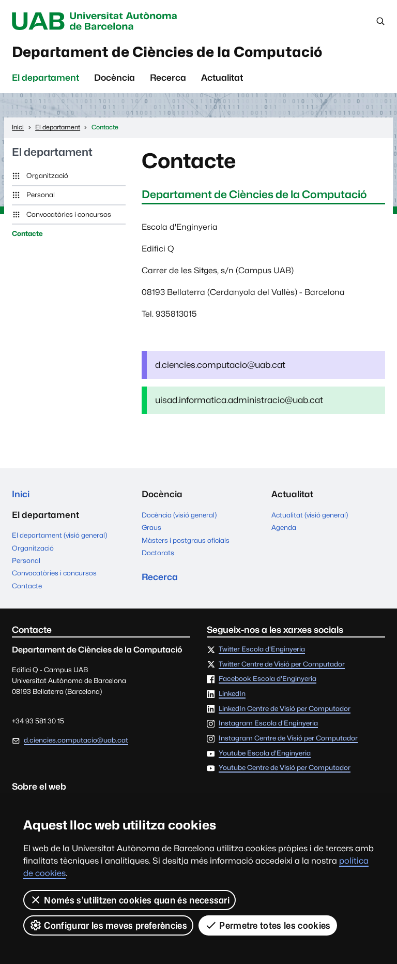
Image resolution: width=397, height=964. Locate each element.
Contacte (27, 233)
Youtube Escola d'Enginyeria (265, 753)
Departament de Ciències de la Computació (167, 51)
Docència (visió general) (179, 515)
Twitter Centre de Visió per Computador (282, 664)
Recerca (168, 77)
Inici (20, 494)
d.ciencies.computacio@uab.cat (76, 740)
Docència (114, 77)
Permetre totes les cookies (274, 925)
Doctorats (158, 552)
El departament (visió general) (59, 535)
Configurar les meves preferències (115, 925)
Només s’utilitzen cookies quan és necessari (137, 900)
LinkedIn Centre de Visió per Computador (284, 709)
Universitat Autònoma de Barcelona (96, 21)
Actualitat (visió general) (309, 515)
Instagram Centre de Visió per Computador (288, 738)
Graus (151, 527)
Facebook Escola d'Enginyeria (267, 679)
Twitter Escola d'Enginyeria (262, 649)
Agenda (283, 527)
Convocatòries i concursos (68, 214)
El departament (45, 77)
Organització (47, 175)
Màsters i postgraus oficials (186, 540)
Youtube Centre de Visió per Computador (284, 768)
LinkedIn (232, 694)
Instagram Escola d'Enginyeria (268, 723)
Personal (40, 194)
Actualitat (222, 77)
